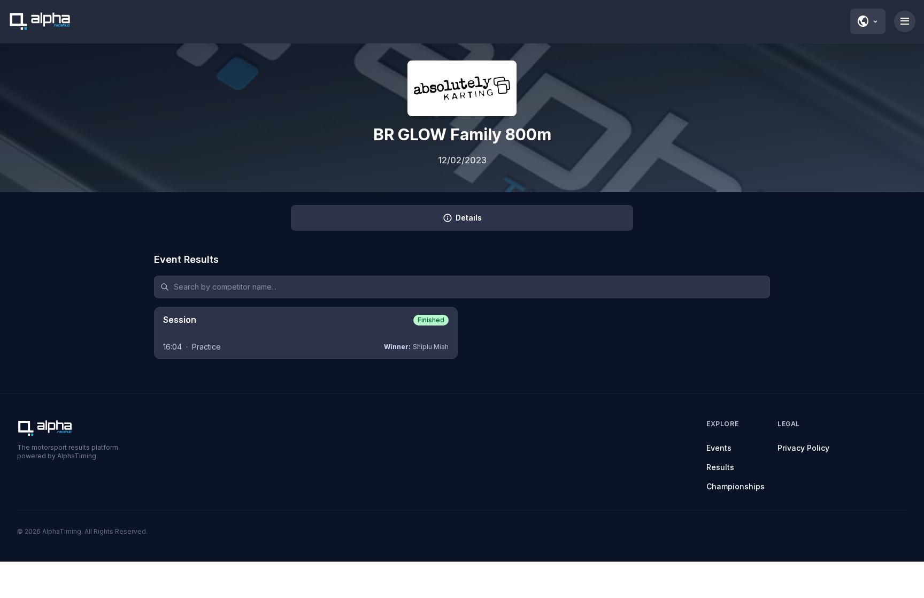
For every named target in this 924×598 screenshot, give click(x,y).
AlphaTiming (61, 531)
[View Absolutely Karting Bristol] (462, 88)
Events (719, 447)
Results (720, 467)
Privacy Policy (803, 447)
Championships (735, 486)
